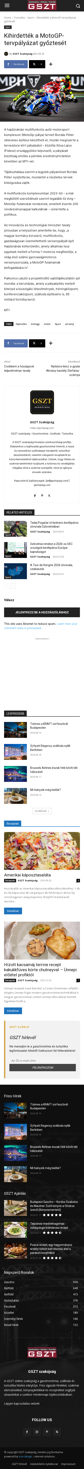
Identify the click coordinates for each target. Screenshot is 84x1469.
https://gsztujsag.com (42, 427)
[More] (50, 64)
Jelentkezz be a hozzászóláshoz (42, 612)
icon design (25, 1456)
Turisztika (19, 17)
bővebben (13, 910)
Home (7, 17)
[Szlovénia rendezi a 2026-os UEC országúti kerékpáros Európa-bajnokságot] (15, 550)
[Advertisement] (42, 666)
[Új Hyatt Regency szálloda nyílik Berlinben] (15, 752)
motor (47, 323)
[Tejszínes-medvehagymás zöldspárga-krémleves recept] (15, 1230)
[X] (49, 494)
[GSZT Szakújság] (6, 54)
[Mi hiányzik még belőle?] (15, 796)
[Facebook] (34, 494)
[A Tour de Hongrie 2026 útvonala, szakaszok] (15, 571)
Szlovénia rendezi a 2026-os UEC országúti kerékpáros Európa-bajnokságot (51, 547)
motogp (35, 323)
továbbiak (40, 811)
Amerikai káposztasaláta (27, 875)
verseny (69, 323)
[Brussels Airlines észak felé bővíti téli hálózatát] (15, 774)
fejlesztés (21, 323)
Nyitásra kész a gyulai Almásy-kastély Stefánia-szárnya (63, 371)
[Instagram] (37, 1432)
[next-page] (13, 585)
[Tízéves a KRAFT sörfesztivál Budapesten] (15, 730)
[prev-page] (6, 585)
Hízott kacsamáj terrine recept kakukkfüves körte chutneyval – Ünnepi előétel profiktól (40, 969)
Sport (31, 17)
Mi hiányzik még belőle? (45, 789)
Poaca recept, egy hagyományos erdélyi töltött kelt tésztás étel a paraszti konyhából (51, 1248)
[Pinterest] (42, 494)
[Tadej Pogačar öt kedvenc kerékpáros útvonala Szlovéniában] (15, 529)
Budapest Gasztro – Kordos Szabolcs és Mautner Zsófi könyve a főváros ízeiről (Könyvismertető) (54, 1205)
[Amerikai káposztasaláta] (42, 851)
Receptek (10, 880)
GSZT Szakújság (22, 53)
